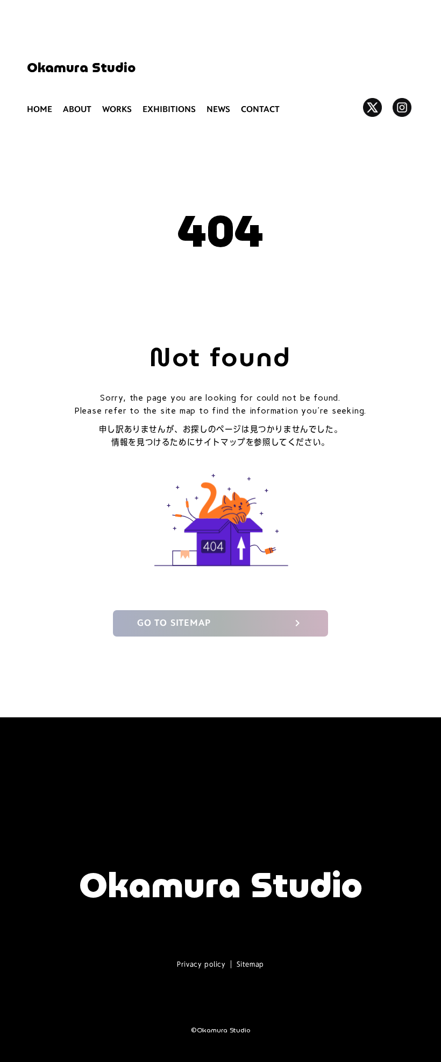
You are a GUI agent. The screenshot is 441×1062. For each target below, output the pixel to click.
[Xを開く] (372, 107)
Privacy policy (201, 964)
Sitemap (250, 964)
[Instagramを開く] (402, 107)
